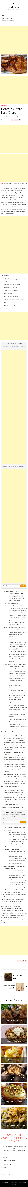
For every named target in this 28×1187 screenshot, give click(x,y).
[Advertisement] (14, 40)
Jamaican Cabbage (14, 1060)
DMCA (5, 1157)
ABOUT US (6, 1174)
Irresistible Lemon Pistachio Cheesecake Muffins (14, 1102)
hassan (3, 117)
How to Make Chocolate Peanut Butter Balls (14, 1078)
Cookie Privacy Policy (9, 1161)
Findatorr (13, 7)
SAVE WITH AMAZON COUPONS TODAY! (14, 1138)
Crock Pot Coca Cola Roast (14, 1021)
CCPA (4, 1167)
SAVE (23, 585)
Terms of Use (7, 1164)
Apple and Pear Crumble (14, 1041)
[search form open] (16, 3)
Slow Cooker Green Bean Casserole (14, 1125)
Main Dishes (4, 105)
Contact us (6, 1171)
